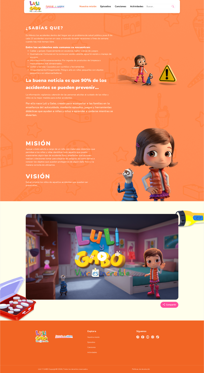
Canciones (91, 347)
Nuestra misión (93, 337)
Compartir (171, 304)
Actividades (92, 352)
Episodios (91, 342)
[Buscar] (173, 6)
